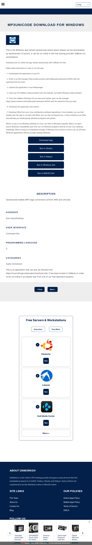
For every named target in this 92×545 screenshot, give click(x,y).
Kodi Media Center (46, 416)
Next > (52, 289)
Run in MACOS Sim (46, 173)
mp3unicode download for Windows (46, 25)
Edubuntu (46, 354)
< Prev (39, 289)
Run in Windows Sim (46, 165)
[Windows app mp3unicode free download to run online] (12, 40)
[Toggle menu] (3, 4)
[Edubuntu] (47, 345)
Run (46, 361)
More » (46, 433)
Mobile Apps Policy (71, 502)
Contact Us (14, 506)
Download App (46, 140)
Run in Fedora (46, 156)
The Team (14, 498)
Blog (12, 510)
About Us (13, 502)
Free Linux (38, 329)
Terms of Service (70, 506)
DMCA (66, 510)
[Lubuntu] (47, 376)
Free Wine (56, 329)
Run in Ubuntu (46, 148)
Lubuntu (46, 385)
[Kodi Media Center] (47, 407)
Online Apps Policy (71, 498)
